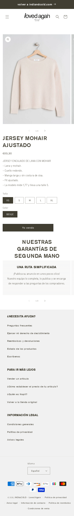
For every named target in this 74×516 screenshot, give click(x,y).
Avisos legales (15, 439)
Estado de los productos (22, 348)
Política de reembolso (60, 503)
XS (7, 200)
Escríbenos (13, 356)
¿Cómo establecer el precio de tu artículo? (32, 386)
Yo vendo (28, 227)
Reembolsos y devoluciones (23, 341)
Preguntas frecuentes (19, 325)
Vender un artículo (18, 378)
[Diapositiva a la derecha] (45, 131)
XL (51, 200)
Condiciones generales (20, 424)
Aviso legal (12, 503)
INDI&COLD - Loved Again (28, 497)
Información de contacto (33, 503)
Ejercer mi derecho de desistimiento (28, 333)
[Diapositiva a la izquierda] (29, 131)
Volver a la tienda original (22, 402)
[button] (7, 17)
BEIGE (10, 214)
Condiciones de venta (38, 508)
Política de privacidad (20, 432)
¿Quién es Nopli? (17, 394)
